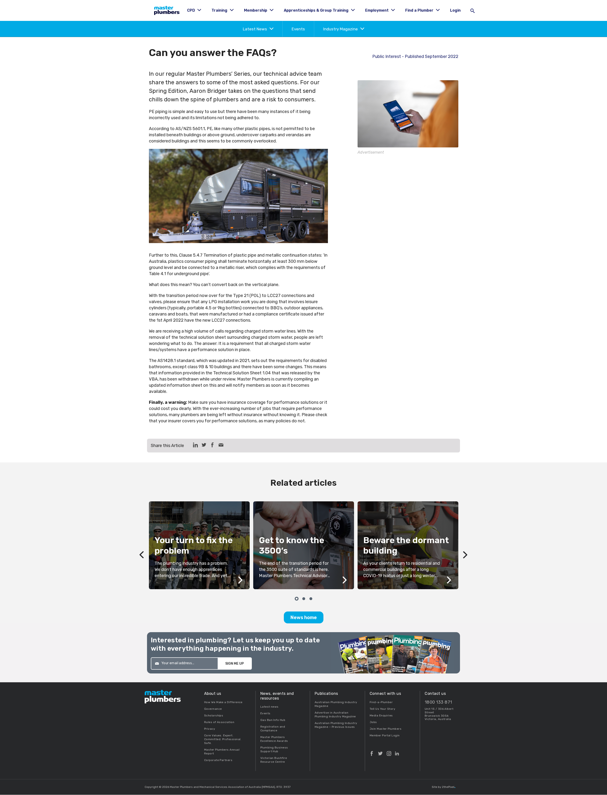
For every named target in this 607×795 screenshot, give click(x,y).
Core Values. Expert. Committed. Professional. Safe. (222, 739)
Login (455, 10)
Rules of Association (219, 722)
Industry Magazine (341, 29)
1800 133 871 (438, 702)
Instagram (389, 751)
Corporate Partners (218, 760)
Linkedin (397, 751)
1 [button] (296, 598)
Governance (213, 708)
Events (298, 29)
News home (303, 617)
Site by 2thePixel (443, 787)
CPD (191, 10)
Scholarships (213, 715)
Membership (256, 10)
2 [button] (303, 598)
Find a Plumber (419, 10)
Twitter (380, 751)
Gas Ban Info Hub (272, 720)
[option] (303, 545)
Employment (377, 10)
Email (221, 444)
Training (220, 10)
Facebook (371, 751)
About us (212, 693)
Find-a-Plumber (381, 702)
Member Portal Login (385, 735)
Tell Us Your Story (382, 708)
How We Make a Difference (223, 702)
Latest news (269, 706)
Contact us (435, 693)
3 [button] (310, 598)
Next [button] (465, 545)
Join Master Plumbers (385, 728)
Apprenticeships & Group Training (316, 10)
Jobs (373, 722)
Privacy (209, 728)
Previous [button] (141, 545)
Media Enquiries (381, 715)
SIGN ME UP (234, 664)
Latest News (255, 29)
